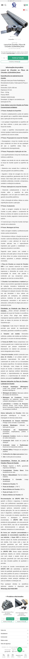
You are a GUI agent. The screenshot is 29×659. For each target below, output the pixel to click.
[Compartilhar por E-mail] (19, 39)
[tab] (10, 36)
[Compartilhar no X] (18, 39)
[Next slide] (27, 23)
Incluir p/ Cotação (18, 58)
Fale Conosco (25, 53)
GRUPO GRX (14, 42)
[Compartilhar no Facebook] (15, 39)
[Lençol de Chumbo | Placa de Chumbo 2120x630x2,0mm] (7, 610)
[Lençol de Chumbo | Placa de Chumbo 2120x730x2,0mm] (21, 610)
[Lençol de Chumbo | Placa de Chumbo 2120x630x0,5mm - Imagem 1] (14, 23)
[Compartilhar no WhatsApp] (16, 39)
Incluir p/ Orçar (10, 618)
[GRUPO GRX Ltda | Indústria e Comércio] (14, 5)
